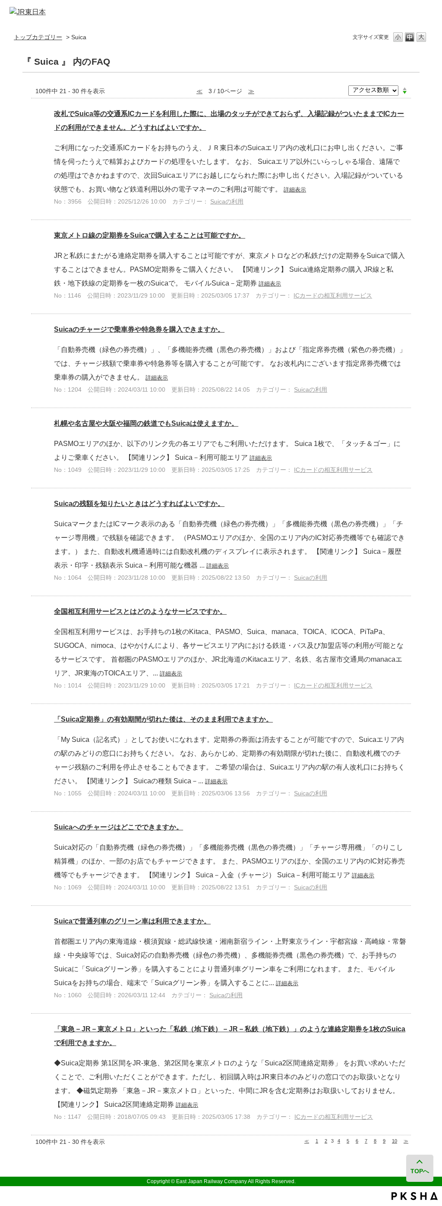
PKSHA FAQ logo (414, 1196)
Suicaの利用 (226, 201)
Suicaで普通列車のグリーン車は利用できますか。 (132, 921)
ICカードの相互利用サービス (333, 295)
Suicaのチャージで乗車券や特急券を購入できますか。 (139, 329)
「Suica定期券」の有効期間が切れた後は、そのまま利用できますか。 (163, 719)
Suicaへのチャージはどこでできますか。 (118, 827)
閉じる (421, 12)
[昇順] (405, 88)
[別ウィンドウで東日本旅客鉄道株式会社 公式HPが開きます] (27, 12)
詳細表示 (295, 189)
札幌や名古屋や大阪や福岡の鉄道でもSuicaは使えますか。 (146, 423)
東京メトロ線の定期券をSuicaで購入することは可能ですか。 (149, 235)
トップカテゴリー (38, 37)
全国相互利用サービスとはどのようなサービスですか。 (140, 611)
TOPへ (419, 1171)
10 (394, 1140)
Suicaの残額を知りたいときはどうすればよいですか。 (139, 503)
